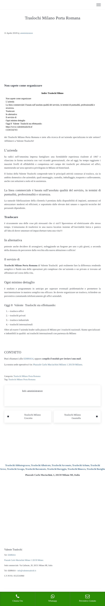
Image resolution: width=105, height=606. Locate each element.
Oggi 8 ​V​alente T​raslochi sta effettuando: (24, 123)
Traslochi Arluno (80, 465)
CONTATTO (12, 130)
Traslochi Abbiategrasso (17, 465)
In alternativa (11, 114)
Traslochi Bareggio (56, 469)
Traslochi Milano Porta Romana (27, 376)
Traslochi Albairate (41, 465)
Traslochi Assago (15, 469)
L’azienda (10, 101)
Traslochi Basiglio (96, 469)
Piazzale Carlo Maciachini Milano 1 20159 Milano (57, 364)
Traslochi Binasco (77, 469)
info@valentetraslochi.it (27, 571)
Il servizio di (11, 117)
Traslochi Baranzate (35, 469)
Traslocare (10, 111)
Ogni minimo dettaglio (15, 120)
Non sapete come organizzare (18, 98)
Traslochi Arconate (61, 465)
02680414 (28, 358)
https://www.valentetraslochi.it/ (19, 126)
